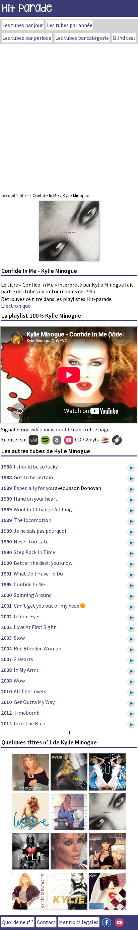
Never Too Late (31, 541)
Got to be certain (33, 477)
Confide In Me (29, 584)
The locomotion (32, 520)
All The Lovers (30, 691)
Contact (46, 922)
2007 (6, 659)
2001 (6, 605)
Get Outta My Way (34, 702)
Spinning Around (33, 595)
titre (24, 195)
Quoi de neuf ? (17, 922)
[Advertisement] (69, 116)
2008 (6, 669)
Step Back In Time (34, 552)
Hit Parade (27, 8)
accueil (8, 195)
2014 (6, 723)
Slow (19, 637)
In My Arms (26, 669)
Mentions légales (78, 922)
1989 (6, 488)
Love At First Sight (35, 627)
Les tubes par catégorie (82, 37)
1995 (89, 291)
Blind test (124, 37)
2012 (6, 712)
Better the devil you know (43, 562)
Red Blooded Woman (37, 648)
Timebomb (27, 712)
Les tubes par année (69, 25)
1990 (6, 541)
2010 (6, 691)
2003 (6, 637)
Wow (19, 680)
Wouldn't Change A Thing (43, 509)
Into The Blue (29, 723)
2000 (6, 595)
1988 (6, 466)
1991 (6, 573)
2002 (6, 616)
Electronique (15, 305)
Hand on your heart (36, 498)
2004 (6, 648)
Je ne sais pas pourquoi (40, 530)
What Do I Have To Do (38, 573)
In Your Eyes (27, 616)
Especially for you (34, 488)
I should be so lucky (36, 466)
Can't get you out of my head (46, 605)
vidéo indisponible (51, 429)
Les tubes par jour (22, 25)
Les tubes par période (26, 37)
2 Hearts (23, 659)
